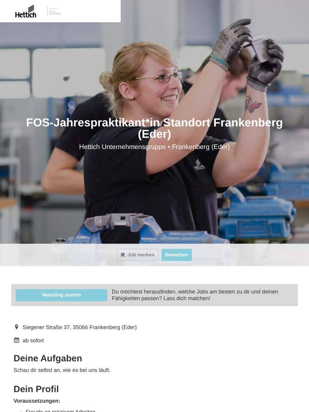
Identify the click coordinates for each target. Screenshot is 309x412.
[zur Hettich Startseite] (33, 11)
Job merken (140, 255)
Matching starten (61, 295)
